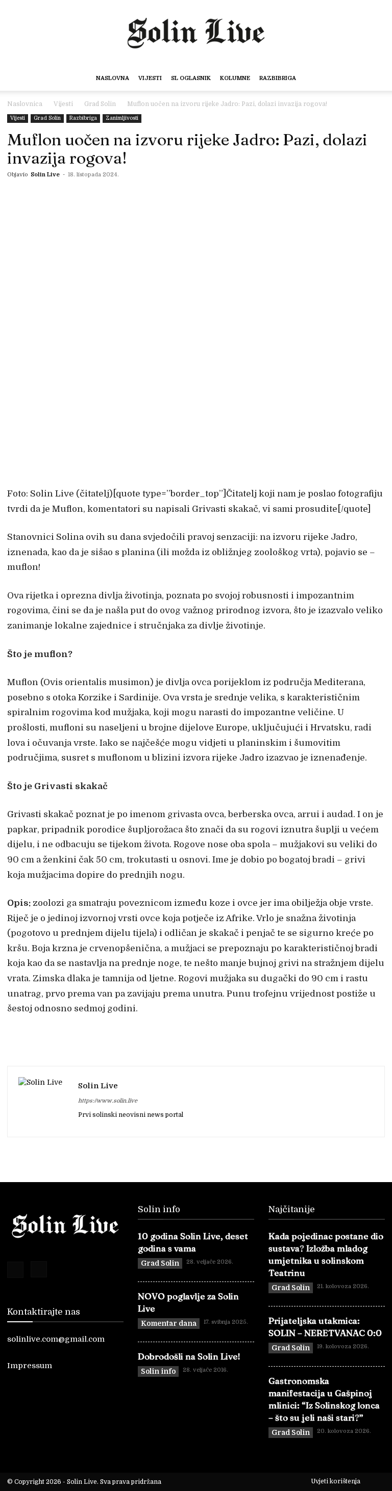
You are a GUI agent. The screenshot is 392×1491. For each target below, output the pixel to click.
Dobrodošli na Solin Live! (189, 1356)
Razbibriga (277, 78)
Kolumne (235, 78)
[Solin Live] (196, 30)
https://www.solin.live (107, 1100)
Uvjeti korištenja (335, 1481)
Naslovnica (24, 104)
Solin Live (45, 174)
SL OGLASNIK (191, 78)
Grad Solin (100, 104)
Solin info (158, 1371)
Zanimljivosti (122, 118)
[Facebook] (15, 1270)
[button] (369, 78)
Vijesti (150, 78)
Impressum (29, 1365)
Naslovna (112, 78)
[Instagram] (39, 1269)
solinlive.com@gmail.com (56, 1339)
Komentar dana (169, 1323)
